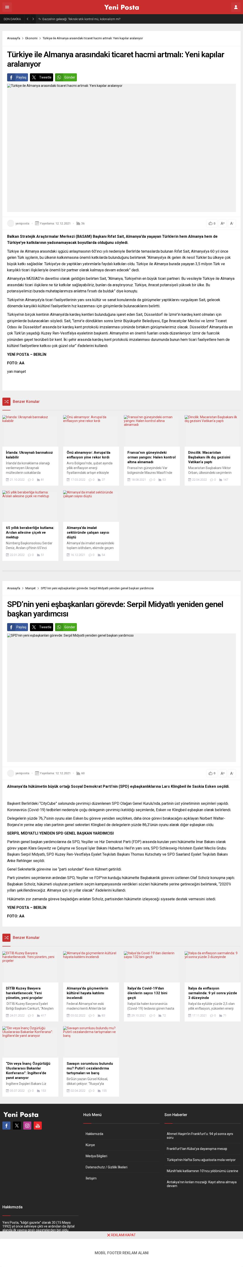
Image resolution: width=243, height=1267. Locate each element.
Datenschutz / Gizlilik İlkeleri (106, 1167)
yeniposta (22, 223)
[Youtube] (38, 1126)
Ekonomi (31, 38)
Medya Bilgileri (96, 1156)
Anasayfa (13, 38)
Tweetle (45, 77)
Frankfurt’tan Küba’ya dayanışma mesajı (197, 1149)
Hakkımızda (94, 1134)
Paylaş (21, 77)
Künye (90, 1145)
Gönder (69, 77)
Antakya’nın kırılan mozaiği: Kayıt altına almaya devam (202, 1184)
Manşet (30, 588)
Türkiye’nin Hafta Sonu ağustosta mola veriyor (201, 1160)
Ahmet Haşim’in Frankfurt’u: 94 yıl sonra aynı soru (200, 1135)
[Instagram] (27, 1126)
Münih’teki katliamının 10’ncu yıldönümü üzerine (202, 1171)
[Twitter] (17, 1126)
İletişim (91, 1178)
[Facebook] (6, 1126)
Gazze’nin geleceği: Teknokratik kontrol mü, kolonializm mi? (81, 19)
